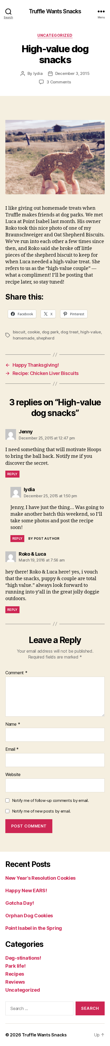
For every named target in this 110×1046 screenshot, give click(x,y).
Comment (16, 673)
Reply (12, 474)
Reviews (15, 982)
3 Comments (58, 81)
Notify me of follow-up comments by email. (50, 800)
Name (12, 724)
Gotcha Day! (19, 903)
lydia (38, 73)
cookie (34, 331)
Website (13, 774)
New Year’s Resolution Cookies (40, 878)
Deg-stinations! (23, 958)
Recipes (14, 974)
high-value (90, 331)
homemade (23, 338)
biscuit (19, 331)
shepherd (45, 338)
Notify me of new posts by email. (41, 811)
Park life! (15, 966)
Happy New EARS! (26, 890)
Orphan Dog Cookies (29, 915)
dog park (50, 331)
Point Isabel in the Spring (33, 928)
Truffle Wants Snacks (55, 11)
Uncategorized (55, 35)
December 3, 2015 (72, 73)
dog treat (69, 331)
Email (12, 749)
